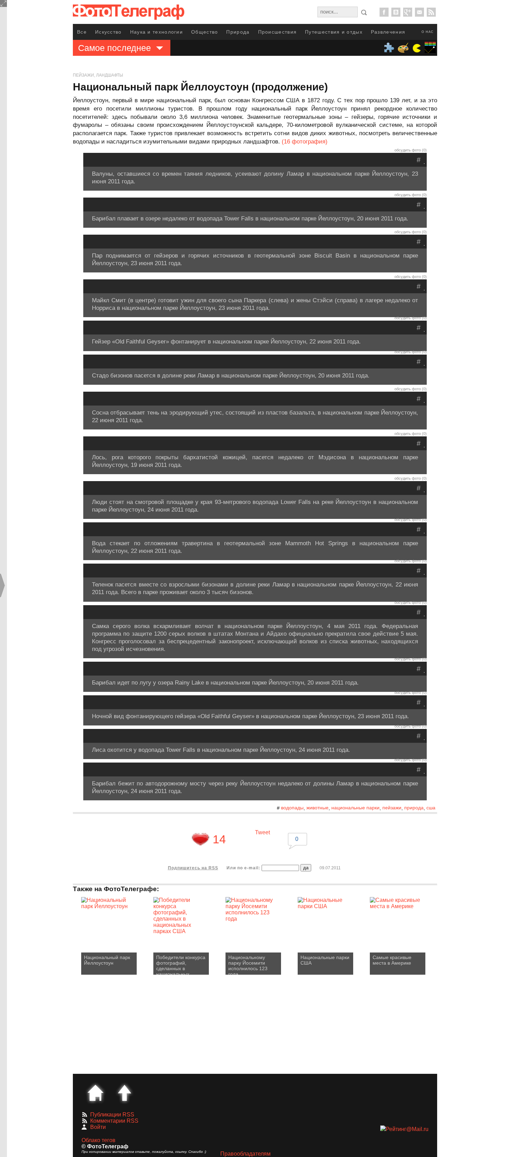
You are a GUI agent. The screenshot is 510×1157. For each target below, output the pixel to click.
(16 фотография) (305, 141)
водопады (292, 807)
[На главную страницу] (95, 1093)
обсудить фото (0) (410, 150)
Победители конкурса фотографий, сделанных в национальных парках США (180, 965)
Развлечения (388, 32)
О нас (428, 32)
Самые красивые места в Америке (392, 960)
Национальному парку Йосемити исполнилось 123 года (247, 965)
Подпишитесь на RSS (193, 867)
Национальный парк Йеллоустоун (107, 960)
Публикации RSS (112, 1114)
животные (317, 807)
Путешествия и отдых (334, 32)
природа (414, 807)
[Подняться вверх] (124, 1093)
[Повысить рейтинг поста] (200, 839)
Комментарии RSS (114, 1121)
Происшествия (277, 32)
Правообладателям (245, 1154)
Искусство (108, 32)
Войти (98, 1127)
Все (82, 32)
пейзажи (391, 807)
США (430, 807)
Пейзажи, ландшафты (98, 75)
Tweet (262, 832)
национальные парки (355, 807)
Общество (204, 32)
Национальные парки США (324, 960)
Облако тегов (99, 1140)
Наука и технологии (156, 32)
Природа (237, 32)
